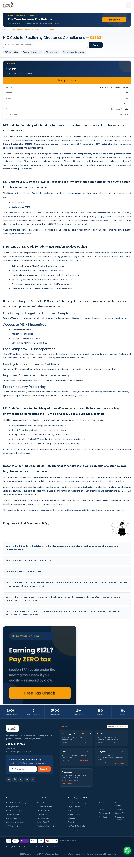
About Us (102, 803)
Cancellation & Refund (44, 847)
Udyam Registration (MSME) (18, 144)
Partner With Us (105, 813)
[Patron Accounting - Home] (8, 5)
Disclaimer (68, 847)
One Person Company (14, 810)
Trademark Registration (32, 52)
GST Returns (42, 803)
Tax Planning (42, 814)
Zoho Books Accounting (77, 803)
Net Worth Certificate (76, 826)
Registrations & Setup (15, 798)
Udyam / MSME (43, 822)
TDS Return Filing (44, 810)
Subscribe (44, 769)
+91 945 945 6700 (15, 744)
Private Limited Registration (73, 52)
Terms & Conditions (26, 847)
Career (101, 809)
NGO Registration (13, 818)
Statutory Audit (74, 814)
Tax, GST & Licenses (45, 798)
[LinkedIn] (8, 779)
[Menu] (128, 5)
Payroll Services (74, 807)
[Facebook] (20, 779)
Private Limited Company (16, 803)
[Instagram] (14, 779)
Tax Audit (71, 818)
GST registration (104, 144)
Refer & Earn (120, 809)
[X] (32, 779)
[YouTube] (26, 779)
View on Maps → (84, 743)
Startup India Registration (16, 822)
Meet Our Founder (118, 804)
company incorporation (63, 144)
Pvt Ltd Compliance (75, 830)
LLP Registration (12, 807)
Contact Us (58, 847)
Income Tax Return (44, 807)
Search (96, 45)
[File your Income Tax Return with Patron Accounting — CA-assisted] (67, 20)
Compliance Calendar (119, 818)
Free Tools (103, 817)
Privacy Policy (11, 847)
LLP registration (85, 144)
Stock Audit (72, 822)
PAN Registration (43, 818)
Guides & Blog (120, 813)
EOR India (71, 810)
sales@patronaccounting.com (18, 748)
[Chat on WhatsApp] (127, 850)
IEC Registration (52, 52)
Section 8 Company (13, 814)
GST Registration (11, 52)
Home (6, 29)
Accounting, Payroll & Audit (79, 798)
